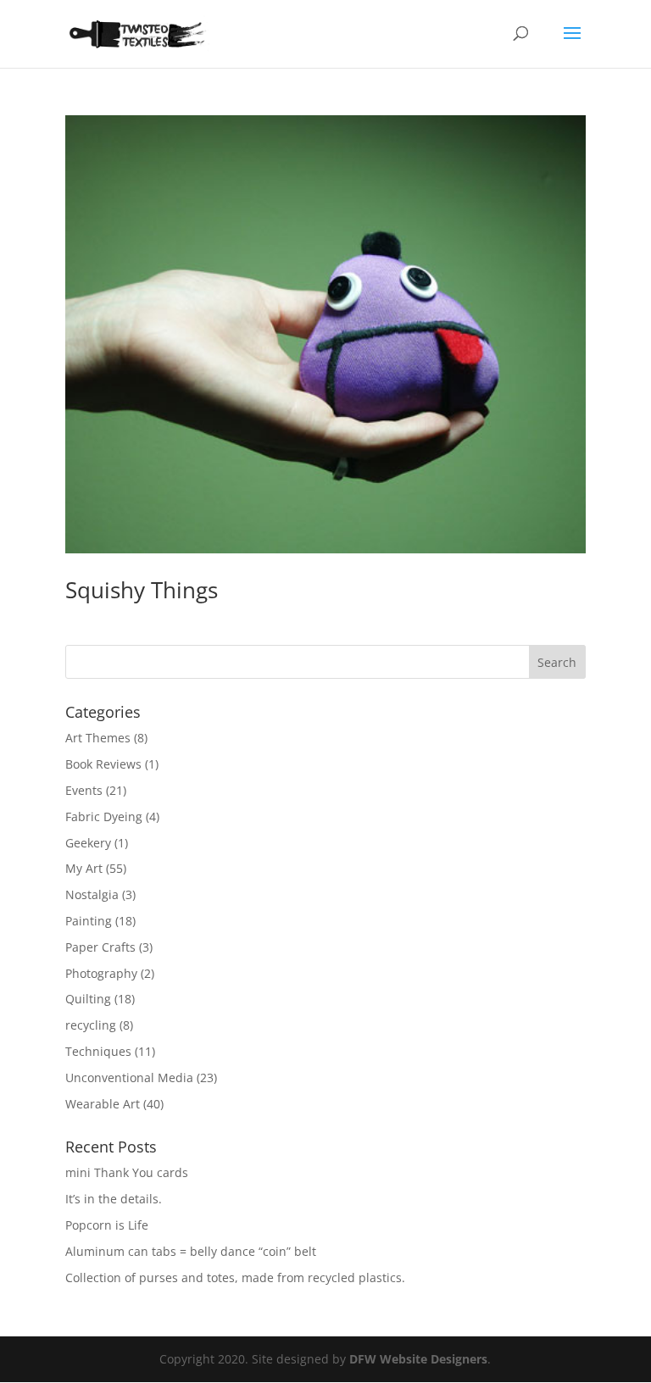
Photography (101, 973)
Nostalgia (92, 894)
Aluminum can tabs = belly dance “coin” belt (190, 1251)
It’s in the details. (113, 1199)
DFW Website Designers (418, 1359)
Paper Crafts (100, 947)
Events (84, 790)
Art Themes (98, 738)
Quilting (88, 999)
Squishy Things (141, 590)
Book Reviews (103, 764)
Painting (88, 921)
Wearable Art (102, 1104)
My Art (84, 868)
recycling (90, 1025)
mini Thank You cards (126, 1172)
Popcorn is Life (106, 1225)
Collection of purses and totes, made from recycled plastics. (235, 1277)
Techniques (98, 1051)
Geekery (88, 843)
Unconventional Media (129, 1077)
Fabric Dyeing (103, 816)
